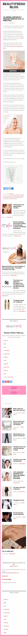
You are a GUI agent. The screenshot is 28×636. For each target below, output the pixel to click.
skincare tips (6, 198)
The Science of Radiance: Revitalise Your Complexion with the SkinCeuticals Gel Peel (18, 284)
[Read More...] (10, 217)
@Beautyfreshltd (14, 566)
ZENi (5, 373)
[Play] (5, 71)
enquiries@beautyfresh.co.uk (12, 572)
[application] (14, 61)
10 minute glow (12, 194)
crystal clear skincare (15, 196)
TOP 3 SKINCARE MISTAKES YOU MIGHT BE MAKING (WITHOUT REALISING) (19, 475)
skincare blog (20, 197)
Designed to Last (18, 500)
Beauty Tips (11, 193)
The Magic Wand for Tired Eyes (18, 301)
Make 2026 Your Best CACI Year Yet (19, 409)
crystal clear (6, 196)
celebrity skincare (20, 194)
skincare (7, 197)
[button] (14, 61)
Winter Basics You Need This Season (19, 434)
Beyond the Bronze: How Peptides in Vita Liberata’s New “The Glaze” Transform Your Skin (13, 268)
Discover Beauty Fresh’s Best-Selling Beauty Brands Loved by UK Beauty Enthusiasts (19, 225)
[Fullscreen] (23, 71)
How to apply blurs (8, 551)
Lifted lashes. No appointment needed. (18, 206)
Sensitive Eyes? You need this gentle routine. (19, 448)
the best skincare (13, 198)
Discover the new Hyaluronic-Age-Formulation (18, 423)
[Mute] (21, 71)
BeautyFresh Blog (14, 5)
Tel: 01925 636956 (6, 579)
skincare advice (13, 197)
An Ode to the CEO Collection (19, 488)
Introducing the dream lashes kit (18, 513)
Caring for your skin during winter (19, 460)
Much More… (11, 377)
